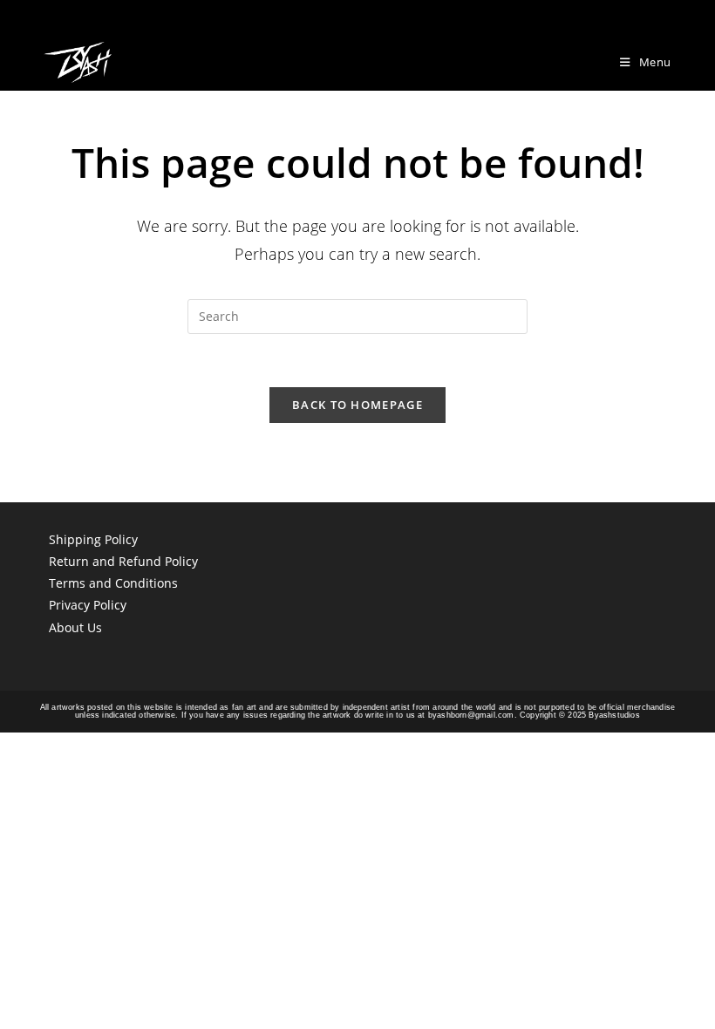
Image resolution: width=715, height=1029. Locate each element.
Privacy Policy (87, 604)
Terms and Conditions (113, 583)
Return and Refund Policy (123, 561)
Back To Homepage (357, 404)
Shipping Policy (93, 539)
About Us (75, 627)
